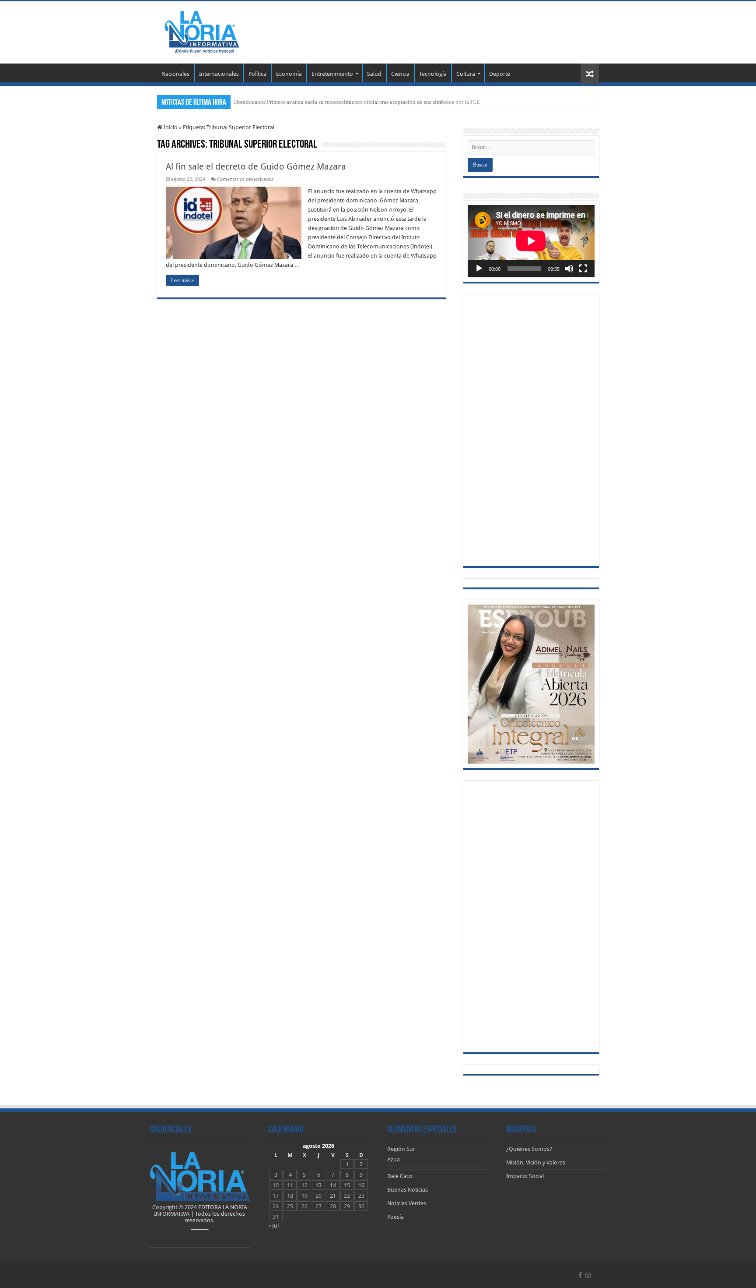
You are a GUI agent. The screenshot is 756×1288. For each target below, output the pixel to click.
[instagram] (588, 1275)
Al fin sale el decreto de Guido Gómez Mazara (256, 166)
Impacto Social (525, 1176)
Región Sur (401, 1149)
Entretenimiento (332, 74)
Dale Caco (400, 1176)
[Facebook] (580, 1275)
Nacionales (175, 74)
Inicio (170, 127)
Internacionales (219, 74)
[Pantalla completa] (583, 268)
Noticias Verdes (406, 1203)
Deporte (499, 74)
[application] (531, 241)
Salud (374, 74)
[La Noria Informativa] (202, 30)
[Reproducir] (479, 268)
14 (333, 1185)
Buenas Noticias (407, 1189)
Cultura (465, 74)
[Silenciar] (569, 268)
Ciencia (400, 74)
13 (318, 1185)
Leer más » (182, 280)
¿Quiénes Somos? (529, 1149)
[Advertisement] (433, 30)
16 (361, 1185)
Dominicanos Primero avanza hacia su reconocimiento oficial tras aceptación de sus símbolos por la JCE (357, 102)
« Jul (273, 1225)
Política (257, 74)
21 (333, 1195)
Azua (393, 1159)
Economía (289, 74)
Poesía (395, 1217)
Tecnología (433, 74)
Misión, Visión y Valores (535, 1162)
